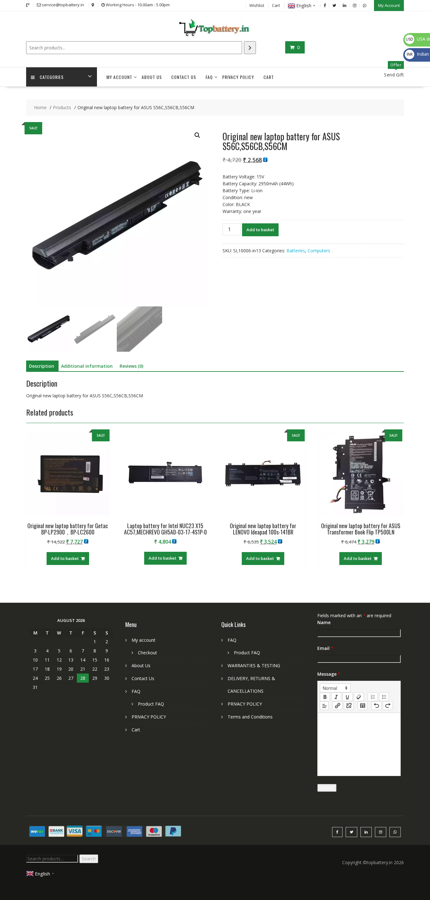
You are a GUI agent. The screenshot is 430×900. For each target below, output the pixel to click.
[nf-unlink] (349, 705)
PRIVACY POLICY (238, 77)
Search (89, 859)
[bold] (325, 696)
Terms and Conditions (250, 717)
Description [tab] (41, 366)
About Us (152, 77)
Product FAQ (151, 704)
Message (328, 674)
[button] (197, 135)
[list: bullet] (384, 696)
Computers (319, 251)
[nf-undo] (376, 705)
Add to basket (260, 229)
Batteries (295, 251)
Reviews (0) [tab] (131, 366)
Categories (52, 77)
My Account (389, 5)
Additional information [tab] (87, 366)
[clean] (359, 696)
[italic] (336, 696)
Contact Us (183, 77)
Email (325, 648)
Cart (276, 5)
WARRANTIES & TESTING (254, 665)
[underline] (347, 696)
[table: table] (363, 705)
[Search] (250, 47)
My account (119, 77)
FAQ (209, 77)
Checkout (147, 653)
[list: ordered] (373, 696)
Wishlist (256, 5)
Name (324, 622)
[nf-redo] (388, 705)
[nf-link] (337, 705)
